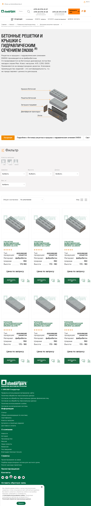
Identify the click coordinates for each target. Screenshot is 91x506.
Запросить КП (11, 281)
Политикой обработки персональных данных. (16, 499)
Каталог (11, 24)
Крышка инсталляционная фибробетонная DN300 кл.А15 (13, 324)
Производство (6, 439)
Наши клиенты (6, 444)
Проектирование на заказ (11, 459)
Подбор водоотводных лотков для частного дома (20, 462)
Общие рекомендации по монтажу (14, 415)
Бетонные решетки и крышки (49, 24)
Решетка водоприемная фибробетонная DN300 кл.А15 (12, 244)
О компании (29, 19)
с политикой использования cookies (13, 495)
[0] (81, 11)
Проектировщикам (60, 19)
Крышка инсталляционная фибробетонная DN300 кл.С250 (43, 324)
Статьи (3, 412)
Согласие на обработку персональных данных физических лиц (25, 398)
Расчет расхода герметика (11, 465)
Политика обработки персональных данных (17, 395)
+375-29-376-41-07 (40, 9)
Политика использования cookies (14, 403)
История (4, 436)
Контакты (6, 472)
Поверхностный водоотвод (26, 24)
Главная (4, 24)
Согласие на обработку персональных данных (18, 401)
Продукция (18, 19)
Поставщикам (6, 449)
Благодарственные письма (11, 452)
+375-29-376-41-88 (59, 12)
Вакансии (4, 446)
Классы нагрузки (7, 420)
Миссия (4, 441)
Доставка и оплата (8, 425)
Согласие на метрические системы (14, 406)
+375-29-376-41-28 (41, 12)
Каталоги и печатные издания (12, 423)
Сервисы (43, 19)
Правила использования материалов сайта (17, 393)
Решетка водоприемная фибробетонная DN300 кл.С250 (42, 244)
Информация (7, 409)
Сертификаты (6, 417)
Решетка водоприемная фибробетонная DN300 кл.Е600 (72, 244)
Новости (4, 433)
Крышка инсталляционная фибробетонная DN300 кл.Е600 (73, 324)
